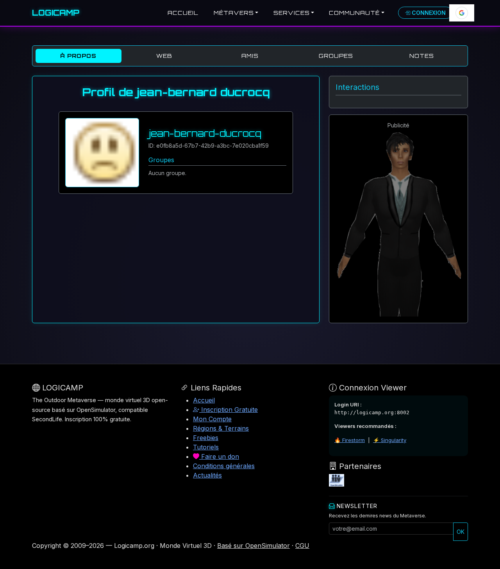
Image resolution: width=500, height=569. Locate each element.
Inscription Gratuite (228, 409)
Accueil (183, 12)
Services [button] (291, 12)
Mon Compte (212, 419)
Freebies (205, 438)
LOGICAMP (55, 13)
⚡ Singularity (389, 440)
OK (460, 531)
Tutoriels (206, 447)
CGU (302, 545)
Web (164, 55)
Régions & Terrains (221, 428)
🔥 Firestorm (349, 440)
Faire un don (219, 456)
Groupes (336, 55)
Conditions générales (224, 466)
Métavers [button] (234, 12)
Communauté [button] (354, 12)
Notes (421, 55)
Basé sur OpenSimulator (253, 545)
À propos (78, 55)
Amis (250, 55)
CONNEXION (428, 12)
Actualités (207, 475)
